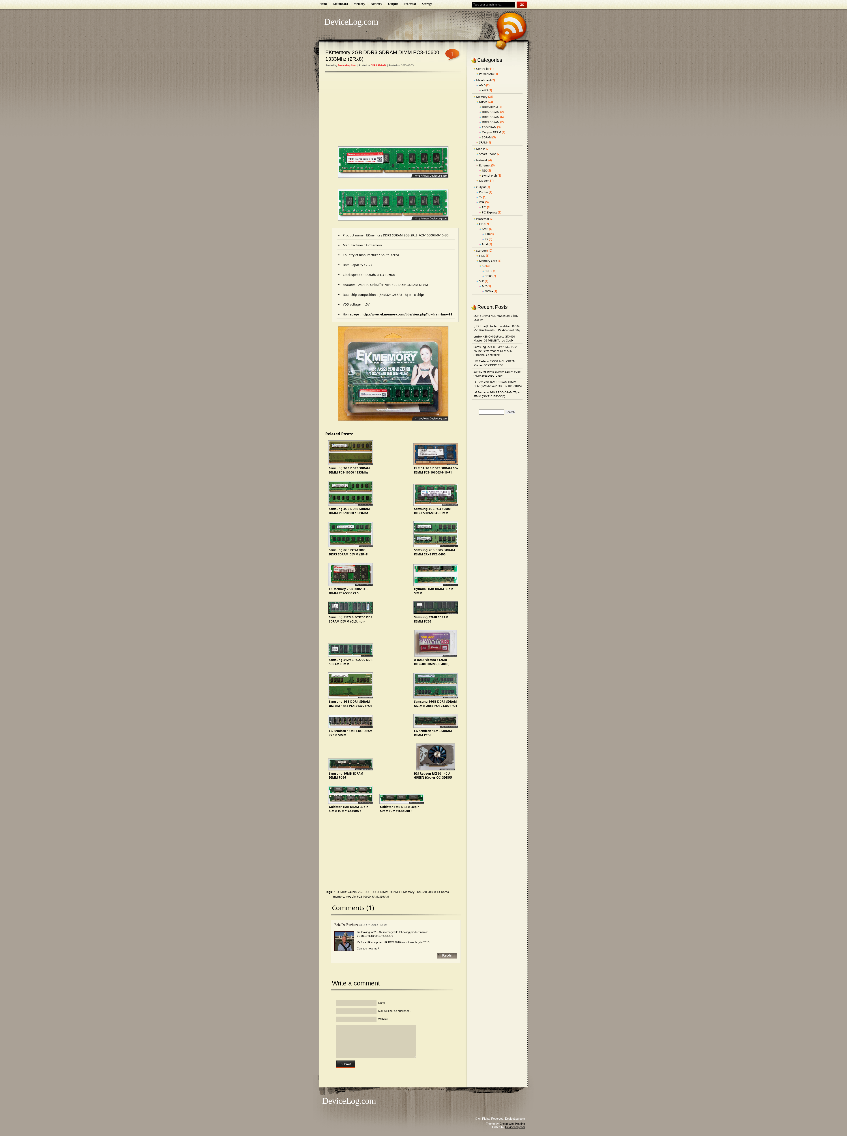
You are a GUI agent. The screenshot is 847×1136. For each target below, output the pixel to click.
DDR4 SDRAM (491, 122)
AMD (482, 85)
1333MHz (340, 892)
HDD (482, 256)
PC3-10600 (364, 896)
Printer (483, 192)
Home (323, 4)
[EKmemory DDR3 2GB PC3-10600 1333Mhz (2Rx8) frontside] (393, 162)
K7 (486, 239)
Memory (359, 4)
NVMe (489, 291)
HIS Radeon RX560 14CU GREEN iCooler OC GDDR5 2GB (494, 363)
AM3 (485, 90)
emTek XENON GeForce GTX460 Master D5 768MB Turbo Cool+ (494, 338)
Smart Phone (487, 154)
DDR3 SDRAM (378, 65)
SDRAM (384, 896)
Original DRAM (491, 132)
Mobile (480, 149)
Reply (447, 956)
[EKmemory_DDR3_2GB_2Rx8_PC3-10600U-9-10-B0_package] (393, 373)
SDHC (488, 271)
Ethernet (485, 165)
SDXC (488, 276)
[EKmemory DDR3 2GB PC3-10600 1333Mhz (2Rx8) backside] (393, 205)
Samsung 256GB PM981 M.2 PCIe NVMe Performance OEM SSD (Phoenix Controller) (495, 351)
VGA (482, 202)
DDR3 (375, 892)
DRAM (394, 892)
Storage (427, 4)
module (350, 896)
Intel (485, 244)
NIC (484, 170)
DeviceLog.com (351, 22)
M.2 (484, 286)
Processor (410, 4)
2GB (360, 892)
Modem (484, 181)
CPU (482, 224)
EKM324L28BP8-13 (428, 892)
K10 (487, 234)
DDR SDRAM (490, 107)
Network (376, 4)
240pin (352, 892)
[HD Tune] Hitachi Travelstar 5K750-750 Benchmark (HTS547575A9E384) (497, 328)
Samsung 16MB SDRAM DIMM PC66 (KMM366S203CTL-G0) (497, 373)
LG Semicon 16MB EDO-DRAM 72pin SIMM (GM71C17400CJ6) (497, 394)
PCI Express (489, 212)
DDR (367, 892)
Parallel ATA (486, 74)
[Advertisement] (393, 110)
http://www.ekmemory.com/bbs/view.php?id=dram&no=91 (407, 314)
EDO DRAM (489, 127)
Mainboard (340, 4)
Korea (445, 892)
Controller (482, 69)
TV (480, 197)
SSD (481, 281)
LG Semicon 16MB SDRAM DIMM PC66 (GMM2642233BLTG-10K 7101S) (498, 384)
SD (483, 266)
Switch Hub (489, 175)
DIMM (384, 892)
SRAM (483, 142)
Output (393, 4)
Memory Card (488, 261)
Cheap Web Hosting (512, 1123)
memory (338, 896)
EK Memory (406, 892)
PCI (484, 207)
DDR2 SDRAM (491, 112)
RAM (375, 896)
